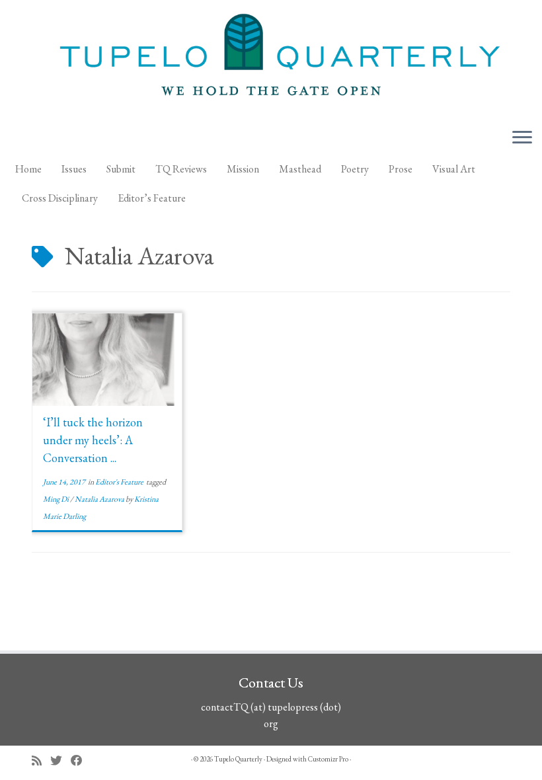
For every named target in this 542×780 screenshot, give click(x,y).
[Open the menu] (522, 138)
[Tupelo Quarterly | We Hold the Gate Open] (271, 59)
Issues (74, 169)
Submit (121, 169)
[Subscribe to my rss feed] (41, 760)
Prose (400, 169)
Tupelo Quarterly (238, 758)
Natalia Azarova (100, 499)
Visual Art (453, 169)
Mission (243, 169)
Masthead (300, 169)
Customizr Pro (328, 758)
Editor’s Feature (152, 198)
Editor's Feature (120, 482)
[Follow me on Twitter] (60, 760)
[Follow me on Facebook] (81, 760)
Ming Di (56, 499)
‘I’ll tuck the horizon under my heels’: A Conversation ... (93, 439)
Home (28, 169)
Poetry (355, 169)
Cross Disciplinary (60, 198)
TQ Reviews (181, 169)
